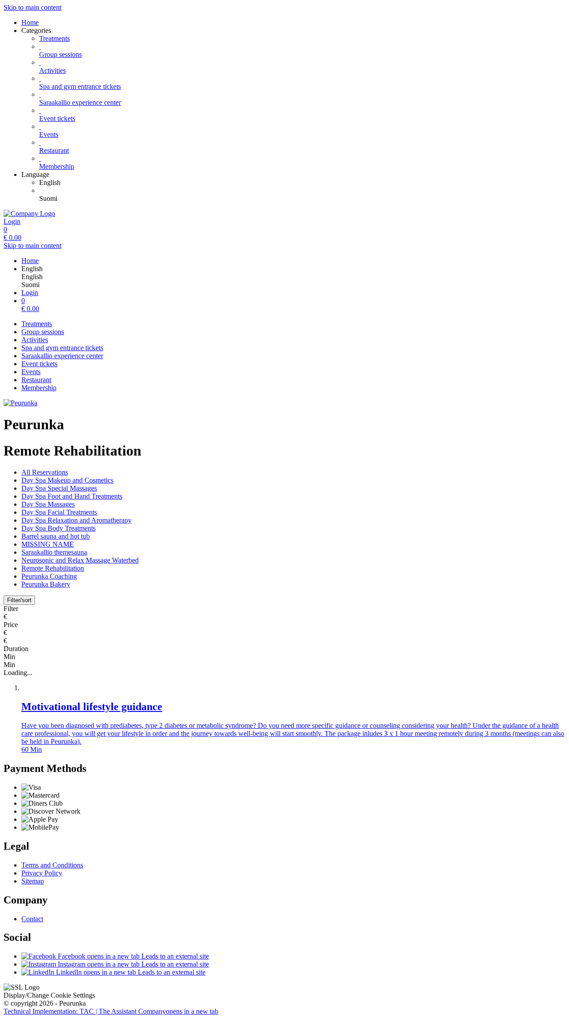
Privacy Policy (41, 873)
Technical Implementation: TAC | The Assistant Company (111, 1011)
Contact (32, 919)
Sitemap (32, 881)
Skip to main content (32, 7)
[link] (302, 183)
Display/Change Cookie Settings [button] (49, 995)
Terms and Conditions (52, 865)
